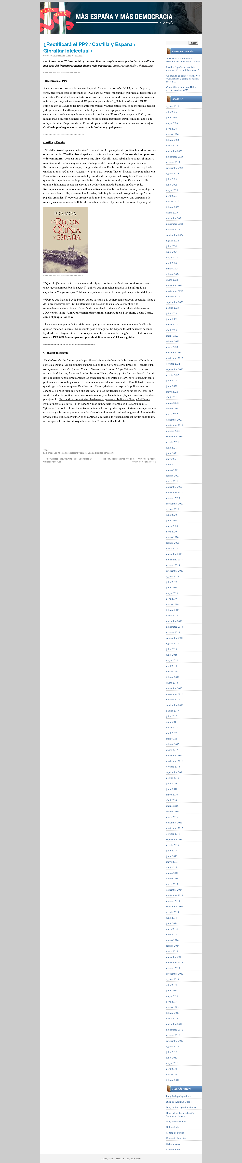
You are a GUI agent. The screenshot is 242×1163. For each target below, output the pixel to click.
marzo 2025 (172, 201)
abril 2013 (171, 1001)
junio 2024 (171, 251)
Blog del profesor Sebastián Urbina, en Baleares (180, 1114)
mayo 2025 (172, 190)
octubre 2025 (173, 162)
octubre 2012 (173, 1035)
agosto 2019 (172, 576)
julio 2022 (171, 380)
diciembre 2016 (174, 755)
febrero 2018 (172, 677)
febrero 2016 (172, 811)
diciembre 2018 (174, 621)
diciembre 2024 (174, 218)
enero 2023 (172, 346)
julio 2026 (171, 111)
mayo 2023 (172, 324)
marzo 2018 (172, 671)
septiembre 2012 (174, 1040)
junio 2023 (171, 318)
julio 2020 (171, 514)
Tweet (46, 449)
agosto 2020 (172, 509)
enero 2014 (172, 951)
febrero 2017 (172, 744)
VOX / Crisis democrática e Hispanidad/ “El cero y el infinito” (183, 60)
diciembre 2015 (174, 822)
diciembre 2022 (174, 352)
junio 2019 (171, 587)
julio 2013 (171, 984)
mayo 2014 (172, 928)
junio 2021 (171, 453)
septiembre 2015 (174, 839)
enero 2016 (172, 817)
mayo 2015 (172, 861)
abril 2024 (171, 262)
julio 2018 (171, 649)
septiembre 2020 (174, 503)
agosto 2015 (172, 844)
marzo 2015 (172, 872)
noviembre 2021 (174, 425)
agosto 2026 (172, 106)
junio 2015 (171, 856)
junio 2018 (171, 654)
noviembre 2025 (174, 156)
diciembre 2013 (174, 956)
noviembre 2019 (174, 559)
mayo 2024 (172, 257)
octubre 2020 (173, 498)
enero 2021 (172, 481)
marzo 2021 (172, 470)
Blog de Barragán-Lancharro (181, 1107)
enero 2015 (172, 884)
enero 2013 (172, 1018)
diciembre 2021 (174, 419)
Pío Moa (78, 55)
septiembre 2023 (174, 302)
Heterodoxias (173, 1143)
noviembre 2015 (174, 828)
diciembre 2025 (174, 151)
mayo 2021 (172, 458)
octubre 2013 (173, 968)
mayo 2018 (172, 660)
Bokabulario (172, 1127)
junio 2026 (171, 117)
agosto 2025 (172, 173)
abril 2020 (171, 531)
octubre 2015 (173, 833)
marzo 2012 (172, 1074)
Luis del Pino (173, 1149)
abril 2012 (171, 1068)
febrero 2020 (172, 542)
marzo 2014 (172, 940)
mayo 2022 (172, 391)
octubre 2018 (173, 632)
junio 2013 (171, 990)
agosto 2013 (172, 979)
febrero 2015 (172, 878)
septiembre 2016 (174, 772)
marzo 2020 (172, 537)
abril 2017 (171, 733)
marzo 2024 (172, 268)
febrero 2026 (172, 139)
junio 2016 (171, 789)
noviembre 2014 (174, 895)
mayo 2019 (172, 593)
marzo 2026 (172, 134)
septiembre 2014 (174, 906)
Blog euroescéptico (176, 1121)
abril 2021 (171, 464)
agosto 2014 (172, 912)
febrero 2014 (172, 945)
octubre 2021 (173, 430)
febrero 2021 (172, 475)
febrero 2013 (172, 1012)
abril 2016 (171, 800)
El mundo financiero (176, 1138)
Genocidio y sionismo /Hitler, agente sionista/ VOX (181, 88)
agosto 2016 (172, 777)
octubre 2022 (173, 363)
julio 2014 (171, 917)
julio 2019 (171, 581)
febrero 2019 (172, 609)
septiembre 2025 (174, 167)
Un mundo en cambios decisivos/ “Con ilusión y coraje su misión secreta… (183, 78)
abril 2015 (171, 867)
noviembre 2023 (174, 290)
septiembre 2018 (174, 637)
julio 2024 (171, 246)
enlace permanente (106, 452)
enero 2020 (172, 548)
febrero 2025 (172, 207)
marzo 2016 (172, 805)
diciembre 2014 (174, 889)
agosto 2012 (172, 1046)
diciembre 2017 (174, 688)
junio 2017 (171, 721)
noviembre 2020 (174, 492)
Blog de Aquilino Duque (179, 1101)
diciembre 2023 (174, 285)
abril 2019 (171, 598)
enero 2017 (172, 749)
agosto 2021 (172, 442)
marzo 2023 (172, 335)
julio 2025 (171, 179)
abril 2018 (171, 665)
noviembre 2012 (174, 1029)
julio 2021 (171, 447)
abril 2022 (171, 397)
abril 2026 (171, 128)
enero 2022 (172, 414)
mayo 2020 (172, 526)
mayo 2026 (172, 123)
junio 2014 (171, 923)
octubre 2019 (173, 565)
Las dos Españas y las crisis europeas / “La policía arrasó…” (182, 68)
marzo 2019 (172, 604)
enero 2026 (172, 145)
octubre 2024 (173, 229)
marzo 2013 (172, 1007)
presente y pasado (78, 452)
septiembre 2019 (174, 570)
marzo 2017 (172, 738)
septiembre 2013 (174, 973)
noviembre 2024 (174, 223)
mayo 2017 (172, 727)
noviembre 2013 (174, 962)
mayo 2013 (172, 996)
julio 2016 (171, 783)
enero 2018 (172, 682)
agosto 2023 (172, 307)
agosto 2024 (172, 240)
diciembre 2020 (174, 486)
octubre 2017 (173, 699)
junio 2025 (171, 184)
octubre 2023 (173, 296)
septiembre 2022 (174, 369)
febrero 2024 (172, 274)
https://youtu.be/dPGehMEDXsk (133, 66)
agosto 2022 (172, 374)
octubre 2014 (173, 900)
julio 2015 (171, 850)
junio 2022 (171, 386)
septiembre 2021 (174, 436)
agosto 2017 (172, 710)
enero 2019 (172, 615)
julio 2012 (171, 1052)
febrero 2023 (172, 341)
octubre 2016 (173, 766)
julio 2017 (171, 716)
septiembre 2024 (174, 235)
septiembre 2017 (174, 705)
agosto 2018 (172, 643)
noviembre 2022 (174, 358)
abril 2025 (171, 195)
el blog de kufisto (175, 1132)
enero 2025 (172, 212)
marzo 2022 (172, 402)
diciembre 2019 (174, 553)
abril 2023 (171, 330)
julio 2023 (171, 313)
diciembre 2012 (174, 1024)
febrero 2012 (172, 1080)
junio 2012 (171, 1057)
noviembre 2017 (174, 693)
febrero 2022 (172, 408)
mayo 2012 (172, 1063)
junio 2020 (171, 520)
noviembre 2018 (174, 626)
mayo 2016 (172, 794)
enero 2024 (172, 279)
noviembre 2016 (174, 761)
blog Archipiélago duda (178, 1096)
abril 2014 (171, 934)
